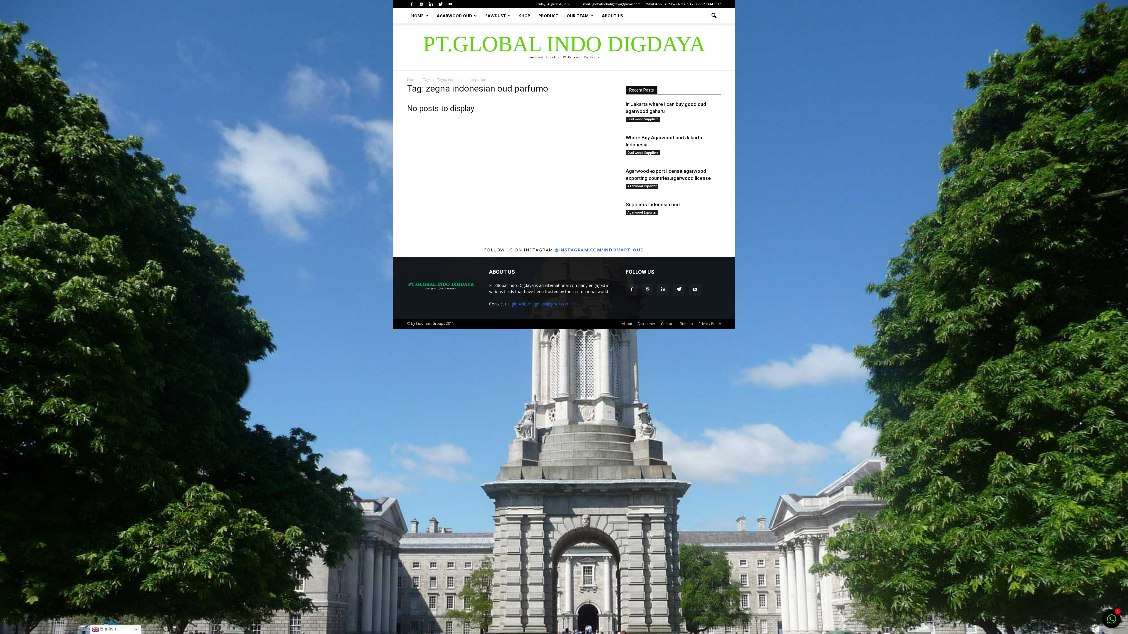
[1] (1111, 622)
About (627, 323)
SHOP (524, 15)
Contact (667, 323)
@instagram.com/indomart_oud (599, 250)
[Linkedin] (431, 4)
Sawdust (495, 15)
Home (417, 15)
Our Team (578, 15)
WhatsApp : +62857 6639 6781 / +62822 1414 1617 (683, 4)
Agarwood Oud (454, 15)
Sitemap (686, 323)
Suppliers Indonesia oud (653, 204)
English (107, 628)
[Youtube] (450, 4)
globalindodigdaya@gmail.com (541, 304)
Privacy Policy (710, 323)
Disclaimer (646, 323)
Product (548, 15)
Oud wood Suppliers (643, 119)
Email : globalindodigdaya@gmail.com (611, 4)
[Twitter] (440, 4)
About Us (612, 15)
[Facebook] (411, 4)
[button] (714, 16)
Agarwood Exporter (642, 186)
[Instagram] (421, 4)
